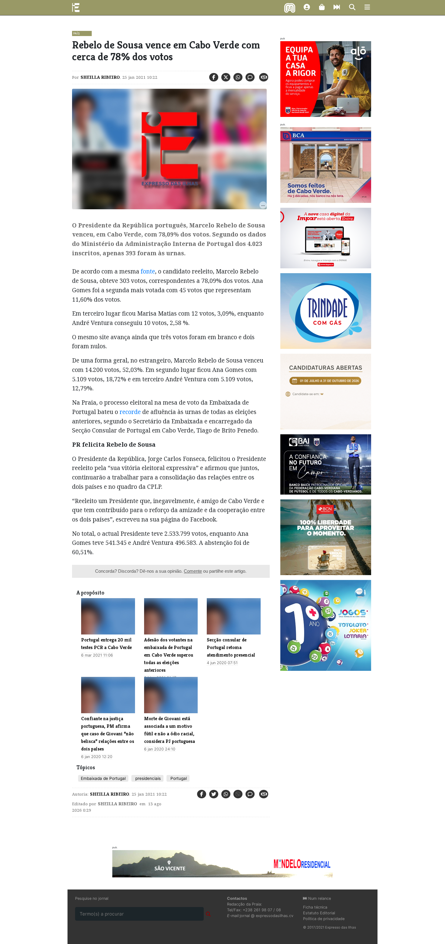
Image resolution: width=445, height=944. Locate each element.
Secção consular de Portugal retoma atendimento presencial (231, 647)
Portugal (178, 778)
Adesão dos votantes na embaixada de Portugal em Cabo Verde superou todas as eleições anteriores (168, 655)
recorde (130, 412)
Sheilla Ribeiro (100, 77)
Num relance (319, 898)
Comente (193, 571)
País (76, 33)
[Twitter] (225, 77)
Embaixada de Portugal (103, 778)
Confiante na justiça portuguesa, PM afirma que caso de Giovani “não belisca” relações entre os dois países (107, 733)
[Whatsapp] (237, 77)
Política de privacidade (323, 918)
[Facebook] (213, 77)
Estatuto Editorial (319, 913)
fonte (148, 271)
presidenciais (147, 778)
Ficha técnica (315, 907)
